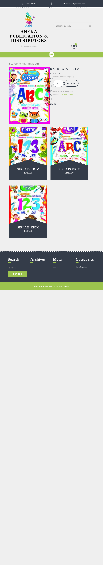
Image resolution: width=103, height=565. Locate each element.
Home (11, 64)
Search (89, 26)
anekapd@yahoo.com (76, 4)
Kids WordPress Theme (44, 286)
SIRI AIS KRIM (20, 64)
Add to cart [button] (28, 153)
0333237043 (30, 4)
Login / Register (30, 46)
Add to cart (71, 83)
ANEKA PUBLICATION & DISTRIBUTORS (29, 36)
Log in (55, 267)
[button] (46, 71)
